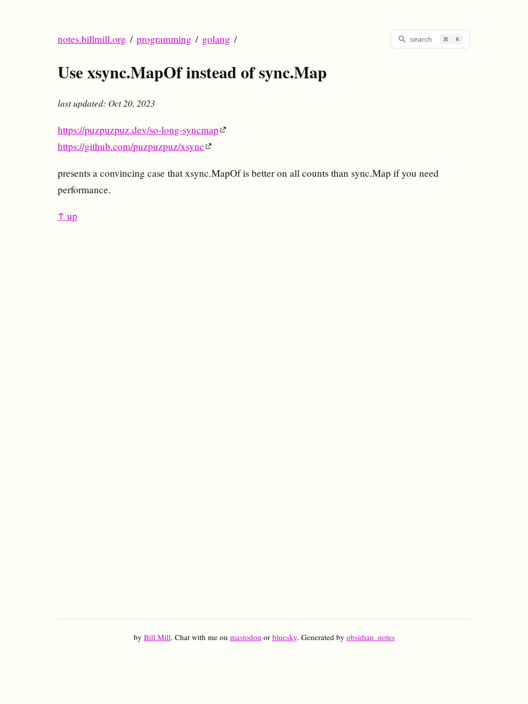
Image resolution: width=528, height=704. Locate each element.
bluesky (284, 637)
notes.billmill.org (92, 38)
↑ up (67, 215)
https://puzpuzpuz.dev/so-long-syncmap (138, 129)
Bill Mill (157, 637)
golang (216, 38)
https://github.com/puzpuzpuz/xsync (131, 146)
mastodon (245, 637)
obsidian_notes (370, 637)
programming (164, 38)
